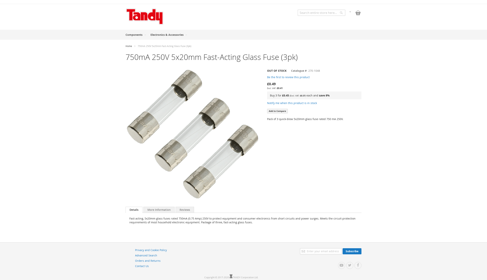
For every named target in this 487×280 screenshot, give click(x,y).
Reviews (185, 210)
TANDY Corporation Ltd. (245, 277)
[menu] (243, 35)
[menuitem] (134, 35)
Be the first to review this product (288, 77)
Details (134, 210)
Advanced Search (146, 255)
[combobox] (321, 13)
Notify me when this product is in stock (292, 103)
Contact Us (142, 266)
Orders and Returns (148, 260)
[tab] (134, 210)
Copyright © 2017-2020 (217, 277)
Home (129, 46)
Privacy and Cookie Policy (151, 250)
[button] (350, 11)
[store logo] (145, 16)
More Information (159, 210)
